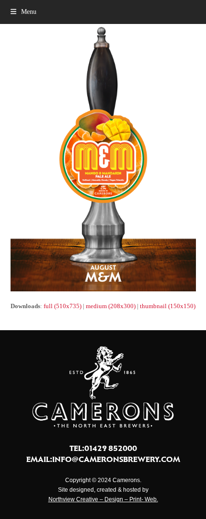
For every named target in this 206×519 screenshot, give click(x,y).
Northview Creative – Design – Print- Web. (103, 499)
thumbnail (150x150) (167, 306)
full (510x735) (62, 306)
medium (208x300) (111, 306)
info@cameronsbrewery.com (116, 459)
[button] (23, 11)
